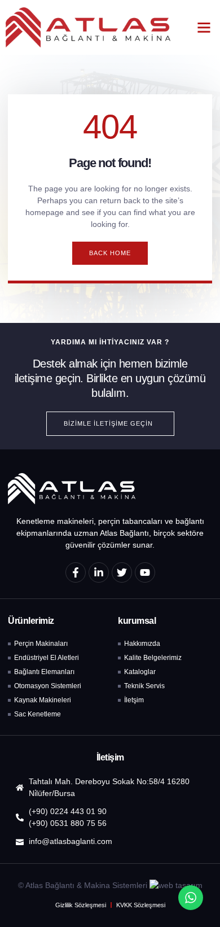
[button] (204, 27)
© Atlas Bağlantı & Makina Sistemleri (82, 885)
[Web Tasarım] (176, 885)
